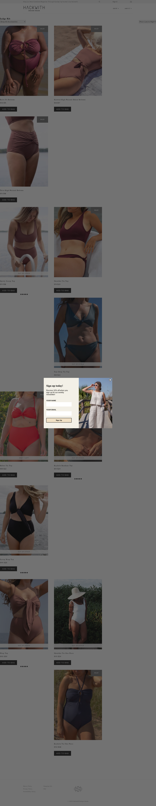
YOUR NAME (51, 400)
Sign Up (59, 420)
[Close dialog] (110, 380)
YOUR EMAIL (51, 410)
